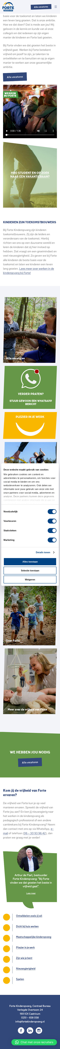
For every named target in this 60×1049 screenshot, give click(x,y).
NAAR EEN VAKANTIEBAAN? (30, 176)
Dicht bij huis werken (27, 926)
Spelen (20, 979)
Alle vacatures (41, 6)
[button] (34, 1042)
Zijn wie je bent (24, 958)
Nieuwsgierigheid (25, 968)
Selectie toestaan (30, 570)
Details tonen (43, 552)
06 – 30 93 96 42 (35, 833)
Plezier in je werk (25, 947)
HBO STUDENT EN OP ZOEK (30, 173)
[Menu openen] (56, 7)
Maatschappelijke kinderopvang (33, 937)
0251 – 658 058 (30, 1017)
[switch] (52, 521)
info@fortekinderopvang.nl (30, 1021)
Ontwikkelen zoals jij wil (29, 916)
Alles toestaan (30, 561)
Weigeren (30, 579)
